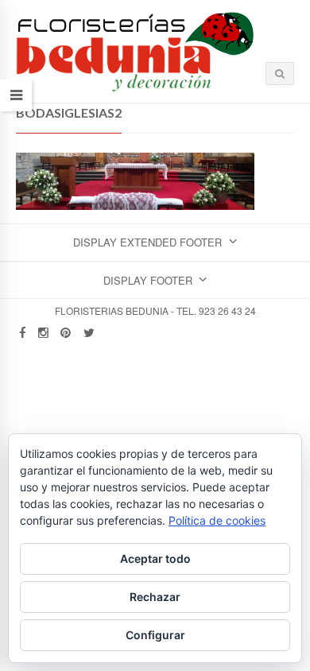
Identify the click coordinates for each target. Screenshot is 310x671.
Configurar (155, 635)
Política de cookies (217, 520)
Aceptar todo (155, 558)
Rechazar (155, 596)
